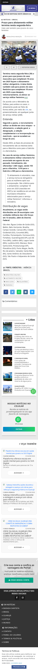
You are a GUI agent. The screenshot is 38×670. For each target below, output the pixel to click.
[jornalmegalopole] (13, 8)
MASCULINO (9, 282)
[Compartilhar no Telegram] (25, 292)
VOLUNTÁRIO (23, 282)
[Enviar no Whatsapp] (19, 292)
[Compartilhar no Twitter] (12, 292)
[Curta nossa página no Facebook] (17, 598)
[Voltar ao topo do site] (35, 368)
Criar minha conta (19, 580)
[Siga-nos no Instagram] (23, 598)
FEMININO (9, 285)
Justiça (6, 619)
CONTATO (7, 631)
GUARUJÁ (7, 615)
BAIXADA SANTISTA (11, 608)
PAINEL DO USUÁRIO (12, 635)
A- (7, 67)
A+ (14, 67)
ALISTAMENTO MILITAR (13, 278)
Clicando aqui (16, 663)
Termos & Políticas (12, 638)
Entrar (5, 2)
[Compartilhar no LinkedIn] (32, 292)
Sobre (6, 642)
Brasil (6, 612)
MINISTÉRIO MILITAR (12, 275)
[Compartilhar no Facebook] (6, 292)
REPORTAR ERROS (28, 67)
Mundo (6, 623)
